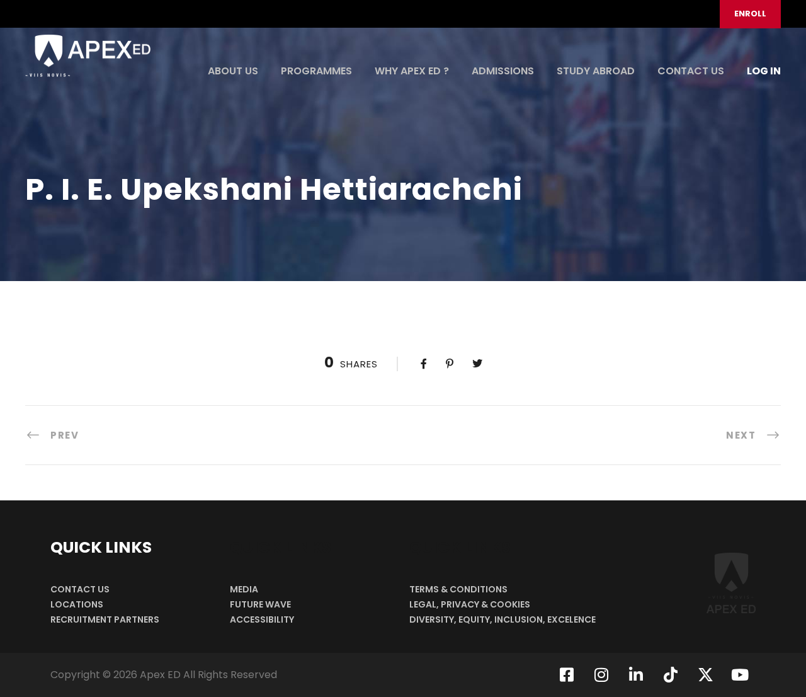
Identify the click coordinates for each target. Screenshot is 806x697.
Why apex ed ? (412, 71)
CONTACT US (690, 71)
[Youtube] (740, 675)
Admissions (503, 71)
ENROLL (750, 14)
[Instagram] (601, 675)
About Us (233, 71)
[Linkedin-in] (636, 675)
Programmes (316, 71)
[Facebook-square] (566, 675)
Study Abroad (596, 71)
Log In (764, 71)
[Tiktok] (670, 675)
